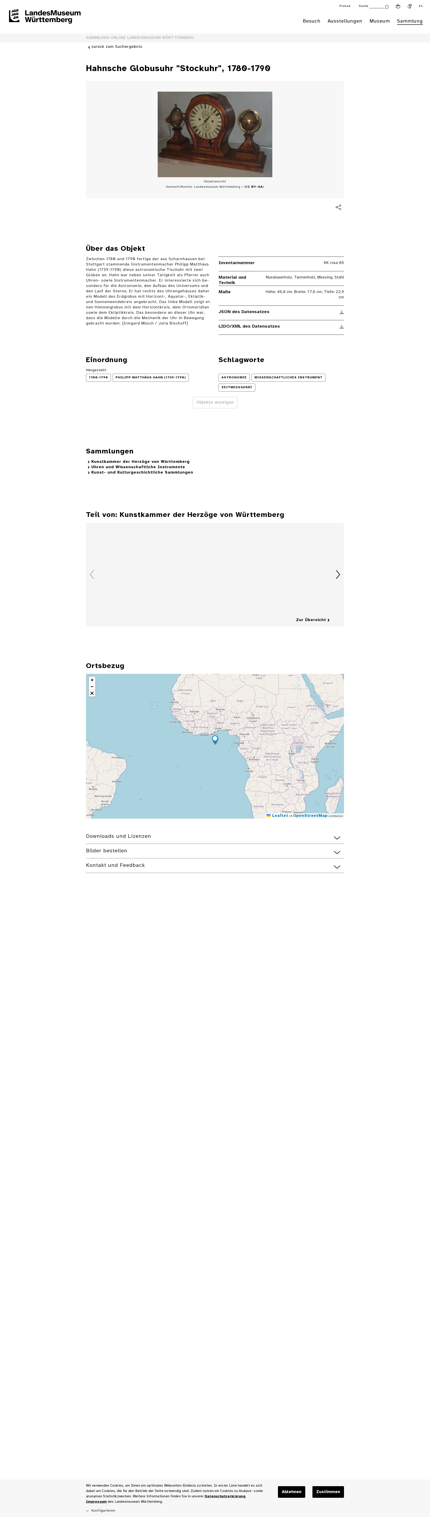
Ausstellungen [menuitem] (345, 21)
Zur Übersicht (311, 620)
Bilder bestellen (106, 851)
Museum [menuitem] (380, 21)
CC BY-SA (254, 187)
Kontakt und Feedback (115, 865)
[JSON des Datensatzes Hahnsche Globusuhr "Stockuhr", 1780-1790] (342, 312)
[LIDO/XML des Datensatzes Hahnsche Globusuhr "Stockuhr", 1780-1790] (342, 326)
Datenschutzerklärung (225, 1496)
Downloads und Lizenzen (118, 836)
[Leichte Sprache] (398, 6)
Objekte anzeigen (215, 402)
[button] (215, 740)
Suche (363, 6)
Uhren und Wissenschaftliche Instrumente (138, 467)
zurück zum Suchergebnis (116, 47)
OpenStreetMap (310, 816)
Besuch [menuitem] (311, 21)
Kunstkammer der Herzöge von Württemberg (140, 462)
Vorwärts (337, 574)
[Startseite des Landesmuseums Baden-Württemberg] (45, 19)
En (421, 6)
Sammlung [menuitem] (410, 21)
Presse (345, 6)
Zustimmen (328, 1492)
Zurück (92, 574)
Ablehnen (291, 1492)
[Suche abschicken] (387, 6)
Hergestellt (96, 370)
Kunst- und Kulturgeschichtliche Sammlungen (142, 472)
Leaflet (279, 816)
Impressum (96, 1502)
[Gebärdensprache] (409, 6)
